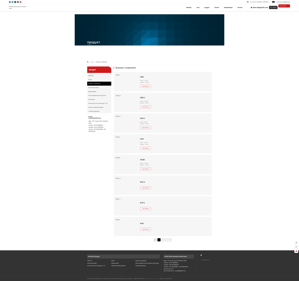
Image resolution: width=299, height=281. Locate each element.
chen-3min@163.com (284, 2)
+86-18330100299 (183, 266)
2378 (142, 139)
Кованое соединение (140, 260)
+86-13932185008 (98, 129)
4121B (142, 160)
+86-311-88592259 (98, 127)
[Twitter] (15, 2)
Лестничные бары (92, 263)
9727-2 (142, 182)
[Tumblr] (18, 2)
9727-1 (142, 203)
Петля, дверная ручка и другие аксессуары (147, 263)
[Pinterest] (20, 2)
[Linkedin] (12, 2)
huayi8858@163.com (180, 270)
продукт (92, 62)
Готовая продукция (140, 265)
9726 (142, 223)
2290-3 (142, 97)
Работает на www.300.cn (165, 278)
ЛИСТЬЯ (89, 260)
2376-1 (142, 118)
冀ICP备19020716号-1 (139, 278)
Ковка (112, 260)
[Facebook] (10, 2)
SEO (157, 278)
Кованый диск (115, 263)
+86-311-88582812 (257, 2)
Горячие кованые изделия (118, 265)
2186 (142, 77)
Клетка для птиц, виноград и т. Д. (96, 265)
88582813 (266, 2)
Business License (150, 278)
